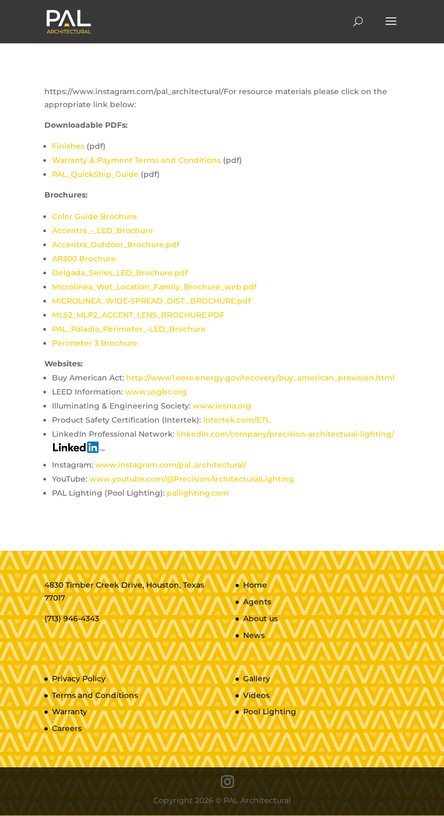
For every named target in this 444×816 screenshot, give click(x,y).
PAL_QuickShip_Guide (95, 174)
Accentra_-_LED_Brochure (102, 230)
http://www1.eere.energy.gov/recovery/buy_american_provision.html (260, 378)
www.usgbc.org (156, 392)
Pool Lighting (269, 711)
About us (260, 618)
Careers (67, 728)
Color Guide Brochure (94, 216)
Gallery (256, 678)
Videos (256, 695)
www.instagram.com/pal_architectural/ (170, 465)
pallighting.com (198, 493)
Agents (257, 602)
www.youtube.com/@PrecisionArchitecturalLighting (191, 479)
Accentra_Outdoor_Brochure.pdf (115, 244)
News (254, 635)
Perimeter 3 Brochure (95, 343)
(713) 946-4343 (71, 618)
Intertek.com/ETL (236, 420)
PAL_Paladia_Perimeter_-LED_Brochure (129, 329)
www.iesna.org (222, 406)
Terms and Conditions (95, 695)
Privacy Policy (79, 678)
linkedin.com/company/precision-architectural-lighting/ (285, 434)
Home (255, 585)
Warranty (69, 711)
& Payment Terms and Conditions (137, 160)
